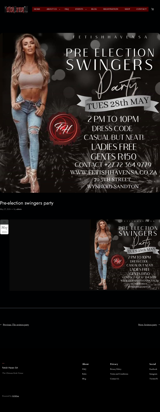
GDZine (15, 396)
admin (19, 209)
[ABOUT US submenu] (59, 9)
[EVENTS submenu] (86, 9)
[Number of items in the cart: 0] (152, 9)
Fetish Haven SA (10, 367)
